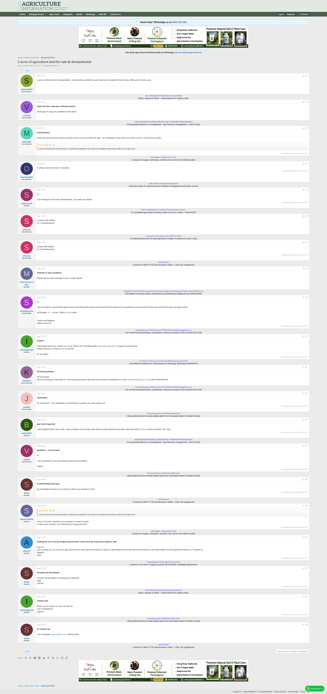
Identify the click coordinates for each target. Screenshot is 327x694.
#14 (306, 446)
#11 (306, 367)
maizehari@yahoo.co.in (138, 379)
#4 (307, 163)
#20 (306, 625)
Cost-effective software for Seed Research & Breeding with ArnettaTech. (163, 361)
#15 (306, 479)
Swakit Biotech (163, 262)
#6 (307, 216)
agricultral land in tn (52, 66)
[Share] (303, 75)
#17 (306, 537)
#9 (307, 297)
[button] (45, 14)
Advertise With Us (250, 691)
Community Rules (265, 691)
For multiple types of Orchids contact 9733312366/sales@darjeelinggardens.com (164, 330)
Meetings (90, 14)
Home (22, 14)
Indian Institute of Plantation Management (163, 183)
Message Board (36, 14)
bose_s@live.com (58, 634)
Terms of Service (280, 691)
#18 (306, 568)
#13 (306, 420)
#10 (306, 336)
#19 (306, 596)
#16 (306, 506)
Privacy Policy (293, 691)
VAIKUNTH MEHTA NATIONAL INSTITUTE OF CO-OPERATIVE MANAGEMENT (163, 122)
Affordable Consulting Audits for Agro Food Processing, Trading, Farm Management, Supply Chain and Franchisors (163, 291)
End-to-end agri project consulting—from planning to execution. (163, 210)
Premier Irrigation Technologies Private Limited (163, 562)
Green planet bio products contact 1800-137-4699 (163, 236)
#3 (307, 128)
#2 (307, 102)
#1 (307, 76)
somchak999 (24, 65)
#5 (307, 190)
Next (27, 70)
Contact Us (115, 14)
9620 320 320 (179, 22)
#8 (307, 268)
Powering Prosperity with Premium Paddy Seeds (163, 413)
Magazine (68, 14)
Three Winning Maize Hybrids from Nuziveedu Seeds (163, 96)
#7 (307, 242)
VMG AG (102, 14)
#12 (306, 393)
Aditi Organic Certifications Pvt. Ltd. (163, 157)
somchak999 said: (45, 145)
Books (79, 14)
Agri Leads (54, 14)
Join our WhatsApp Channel (188, 52)
